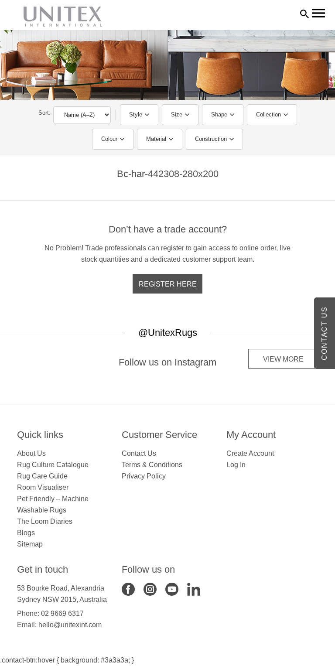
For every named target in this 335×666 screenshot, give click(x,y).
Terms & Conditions (152, 464)
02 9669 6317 (62, 613)
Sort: (44, 112)
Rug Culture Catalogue (53, 464)
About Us (31, 453)
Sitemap (30, 544)
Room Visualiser (42, 487)
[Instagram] (150, 588)
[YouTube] (171, 588)
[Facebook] (128, 588)
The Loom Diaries (44, 521)
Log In (236, 464)
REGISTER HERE (168, 284)
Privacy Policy (144, 476)
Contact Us (139, 453)
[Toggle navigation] (318, 13)
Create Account (250, 453)
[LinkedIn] (193, 588)
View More (283, 359)
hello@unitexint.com (70, 624)
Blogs (26, 532)
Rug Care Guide (42, 476)
